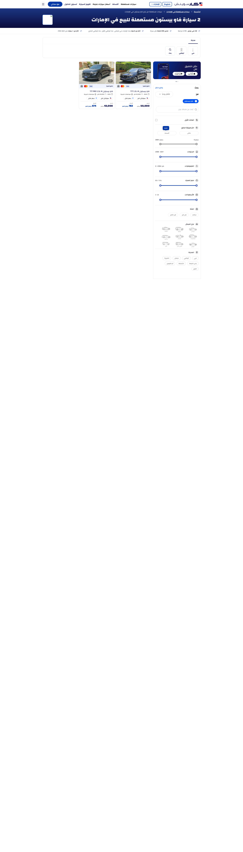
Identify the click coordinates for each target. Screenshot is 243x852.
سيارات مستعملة (128, 4)
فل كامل (173, 214)
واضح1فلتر (159, 87)
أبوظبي (186, 258)
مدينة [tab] (193, 40)
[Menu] (43, 4)
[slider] (197, 144)
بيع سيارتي (55, 4)
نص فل (184, 214)
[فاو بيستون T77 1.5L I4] (133, 85)
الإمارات (156, 4)
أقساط (115, 4)
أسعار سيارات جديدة (101, 4)
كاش (189, 133)
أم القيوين (170, 263)
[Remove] (196, 101)
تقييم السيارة (85, 4)
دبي (195, 258)
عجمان (177, 258)
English (167, 4)
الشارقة (181, 263)
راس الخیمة (193, 263)
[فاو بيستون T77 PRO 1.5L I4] (96, 85)
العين (195, 268)
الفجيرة (166, 258)
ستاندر (194, 214)
